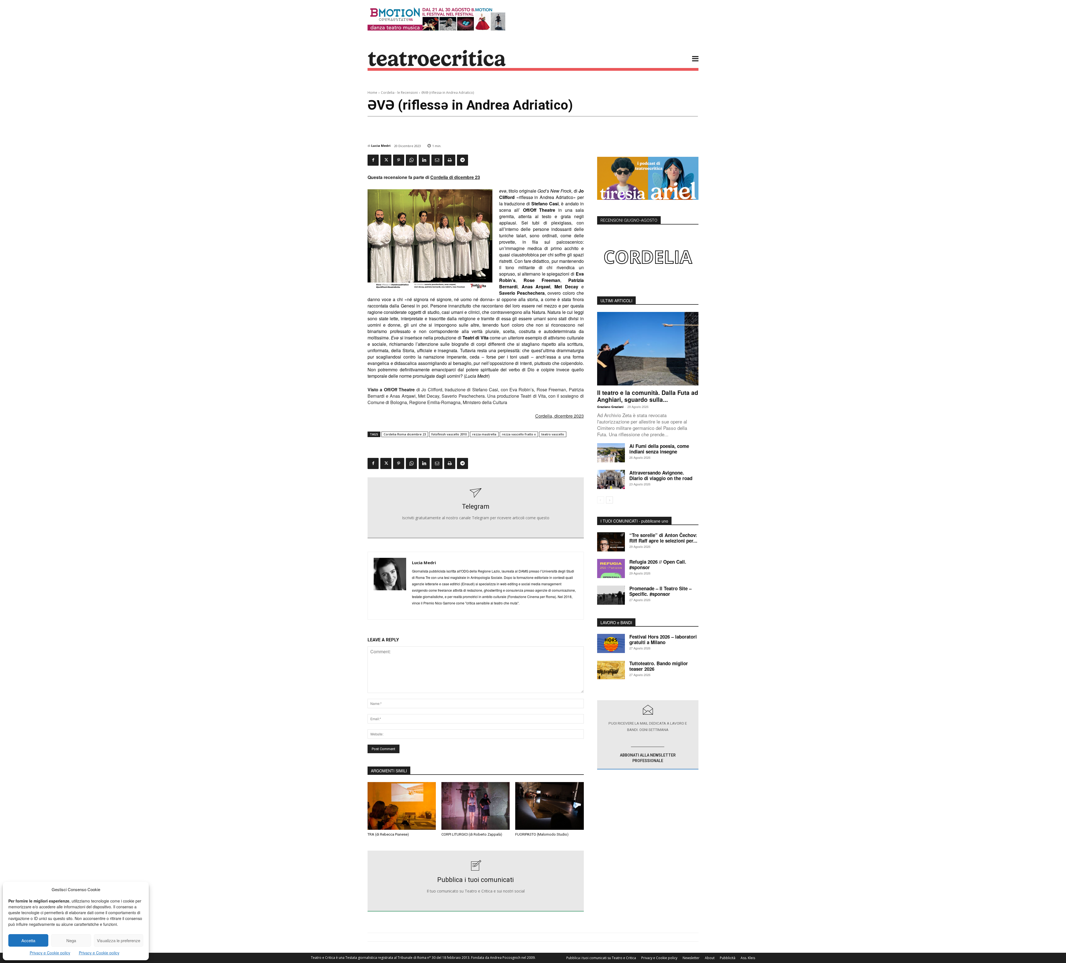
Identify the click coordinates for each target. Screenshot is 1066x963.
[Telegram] (462, 160)
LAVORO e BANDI (616, 622)
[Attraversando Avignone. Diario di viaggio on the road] (611, 479)
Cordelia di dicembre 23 (455, 177)
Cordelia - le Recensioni (399, 92)
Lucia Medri (381, 145)
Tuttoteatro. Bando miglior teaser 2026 (658, 666)
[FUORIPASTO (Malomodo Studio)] (549, 806)
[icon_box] (475, 508)
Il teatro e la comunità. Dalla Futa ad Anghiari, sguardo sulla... (647, 396)
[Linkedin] (424, 160)
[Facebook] (373, 160)
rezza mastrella (484, 434)
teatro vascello (552, 434)
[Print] (449, 160)
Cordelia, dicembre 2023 (559, 416)
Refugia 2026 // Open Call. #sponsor (657, 564)
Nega (71, 940)
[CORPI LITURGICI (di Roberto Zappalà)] (475, 806)
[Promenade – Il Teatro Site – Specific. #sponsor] (611, 595)
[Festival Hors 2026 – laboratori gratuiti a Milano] (611, 643)
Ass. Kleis (748, 958)
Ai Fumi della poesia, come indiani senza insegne (659, 449)
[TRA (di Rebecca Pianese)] (402, 806)
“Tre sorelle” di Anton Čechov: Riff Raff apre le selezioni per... (663, 538)
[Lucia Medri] (390, 586)
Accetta (28, 940)
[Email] (437, 160)
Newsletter (691, 958)
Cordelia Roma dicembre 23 (405, 434)
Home (372, 92)
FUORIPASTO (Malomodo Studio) (542, 834)
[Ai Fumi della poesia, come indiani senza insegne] (611, 452)
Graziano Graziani (610, 407)
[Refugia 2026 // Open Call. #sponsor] (611, 568)
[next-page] (609, 499)
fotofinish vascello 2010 (449, 434)
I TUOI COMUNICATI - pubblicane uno (634, 521)
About (710, 958)
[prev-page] (600, 499)
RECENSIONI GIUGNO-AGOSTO (628, 220)
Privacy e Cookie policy (50, 953)
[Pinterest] (398, 160)
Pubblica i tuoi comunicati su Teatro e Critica (601, 958)
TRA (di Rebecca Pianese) (388, 834)
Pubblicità (727, 958)
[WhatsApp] (411, 160)
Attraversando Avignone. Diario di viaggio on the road (660, 475)
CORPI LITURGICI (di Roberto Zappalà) (471, 834)
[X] (385, 160)
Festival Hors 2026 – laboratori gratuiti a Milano (663, 639)
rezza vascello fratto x (519, 434)
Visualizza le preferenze (118, 940)
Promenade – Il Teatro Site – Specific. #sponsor (660, 591)
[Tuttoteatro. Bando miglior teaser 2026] (611, 670)
